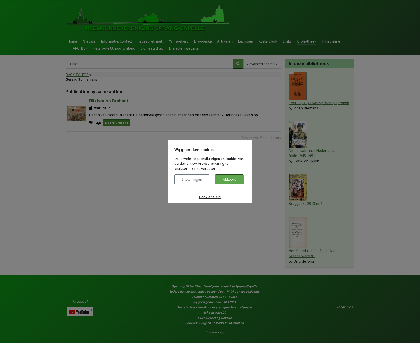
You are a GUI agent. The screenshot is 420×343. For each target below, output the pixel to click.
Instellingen (192, 179)
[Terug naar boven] (412, 334)
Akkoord (229, 179)
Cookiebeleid (210, 197)
